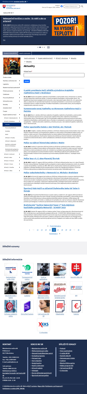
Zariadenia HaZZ (7, 108)
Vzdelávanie (6, 94)
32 (78, 230)
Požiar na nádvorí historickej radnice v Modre (44, 142)
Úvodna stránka (7, 77)
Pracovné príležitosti (8, 98)
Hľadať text (28, 71)
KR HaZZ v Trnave (8, 164)
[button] (9, 12)
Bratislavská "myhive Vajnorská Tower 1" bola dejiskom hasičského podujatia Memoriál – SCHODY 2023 (49, 206)
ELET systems (32, 386)
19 (66, 230)
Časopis (5, 111)
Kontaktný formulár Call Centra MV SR (14, 374)
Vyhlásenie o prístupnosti (53, 386)
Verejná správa (36, 363)
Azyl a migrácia (37, 361)
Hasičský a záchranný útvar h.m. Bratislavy (10, 145)
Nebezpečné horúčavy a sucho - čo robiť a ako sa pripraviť (24, 19)
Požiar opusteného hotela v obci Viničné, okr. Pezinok (47, 127)
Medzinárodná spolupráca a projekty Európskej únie (11, 149)
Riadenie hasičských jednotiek (11, 87)
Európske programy (38, 356)
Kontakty (5, 104)
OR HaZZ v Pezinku (10, 137)
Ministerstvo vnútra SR (39, 348)
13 (41, 230)
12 (37, 230)
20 (70, 230)
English (57, 5)
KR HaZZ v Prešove (9, 160)
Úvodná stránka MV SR (10, 53)
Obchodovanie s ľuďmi (67, 358)
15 (50, 230)
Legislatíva (6, 84)
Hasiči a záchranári (24, 53)
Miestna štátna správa (67, 363)
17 (58, 230)
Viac (4, 40)
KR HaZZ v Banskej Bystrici (11, 118)
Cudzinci (63, 361)
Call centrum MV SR (66, 368)
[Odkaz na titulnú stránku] (12, 6)
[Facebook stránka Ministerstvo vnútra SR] (62, 6)
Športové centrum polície (40, 375)
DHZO (6, 134)
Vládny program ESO (66, 366)
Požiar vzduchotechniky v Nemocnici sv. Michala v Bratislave (51, 172)
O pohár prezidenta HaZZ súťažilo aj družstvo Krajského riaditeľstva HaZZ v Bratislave (49, 91)
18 (62, 230)
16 (54, 230)
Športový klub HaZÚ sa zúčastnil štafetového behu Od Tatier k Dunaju (52, 189)
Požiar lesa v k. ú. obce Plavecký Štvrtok (42, 158)
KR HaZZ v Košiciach (9, 154)
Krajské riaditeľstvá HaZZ (9, 114)
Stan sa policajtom (66, 351)
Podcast (62, 348)
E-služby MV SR (65, 353)
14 (46, 230)
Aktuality (7, 124)
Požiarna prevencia (8, 91)
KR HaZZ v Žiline (8, 170)
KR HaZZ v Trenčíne (9, 167)
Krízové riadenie (37, 368)
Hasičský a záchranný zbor (10, 81)
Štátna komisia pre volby (40, 351)
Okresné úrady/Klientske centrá (42, 353)
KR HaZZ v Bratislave (9, 121)
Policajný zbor (36, 358)
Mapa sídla (41, 386)
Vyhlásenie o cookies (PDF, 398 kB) (14, 389)
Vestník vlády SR (65, 356)
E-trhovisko (64, 371)
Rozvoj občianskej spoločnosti (42, 373)
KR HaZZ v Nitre (8, 157)
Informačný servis (7, 101)
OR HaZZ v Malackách (10, 141)
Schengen (35, 371)
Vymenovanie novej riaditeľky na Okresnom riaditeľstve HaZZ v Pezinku (52, 109)
